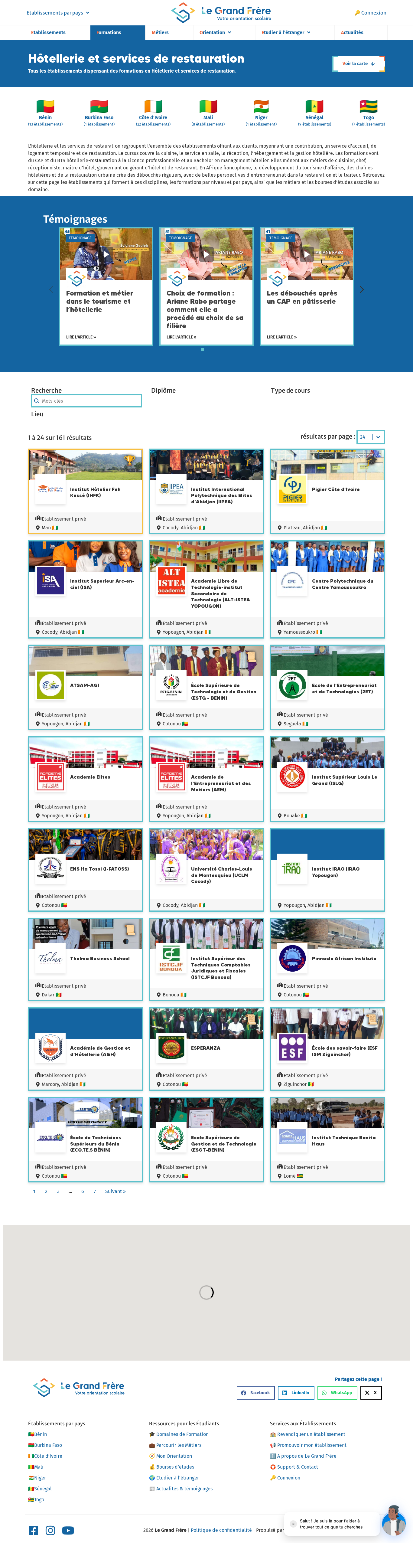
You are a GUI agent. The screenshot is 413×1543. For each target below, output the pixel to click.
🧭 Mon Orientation (170, 1456)
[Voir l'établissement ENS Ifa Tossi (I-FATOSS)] (50, 868)
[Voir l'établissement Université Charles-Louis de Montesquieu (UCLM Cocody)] (171, 870)
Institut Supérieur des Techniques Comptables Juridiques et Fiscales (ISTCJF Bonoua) (221, 967)
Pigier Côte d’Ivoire (336, 489)
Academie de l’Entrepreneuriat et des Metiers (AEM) (221, 783)
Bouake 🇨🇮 (295, 816)
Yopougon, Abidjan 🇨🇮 (187, 632)
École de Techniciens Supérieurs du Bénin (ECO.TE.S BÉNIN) (95, 1143)
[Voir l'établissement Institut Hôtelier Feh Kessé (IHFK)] (50, 490)
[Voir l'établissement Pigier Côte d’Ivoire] (292, 490)
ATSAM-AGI (84, 685)
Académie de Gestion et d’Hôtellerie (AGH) (100, 1051)
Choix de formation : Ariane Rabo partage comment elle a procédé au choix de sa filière (205, 309)
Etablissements (48, 32)
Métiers (160, 32)
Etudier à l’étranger (283, 32)
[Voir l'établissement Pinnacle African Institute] (292, 959)
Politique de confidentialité (221, 1530)
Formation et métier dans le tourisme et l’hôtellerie (99, 301)
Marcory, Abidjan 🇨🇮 (64, 1084)
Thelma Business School (100, 958)
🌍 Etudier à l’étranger (174, 1478)
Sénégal (40, 1489)
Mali (36, 1467)
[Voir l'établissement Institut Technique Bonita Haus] (292, 1137)
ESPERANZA (205, 1048)
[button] (256, 1393)
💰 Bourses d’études (171, 1467)
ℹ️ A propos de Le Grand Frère (303, 1456)
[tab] (203, 350)
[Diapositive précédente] (51, 289)
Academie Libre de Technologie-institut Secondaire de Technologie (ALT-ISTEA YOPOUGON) (220, 593)
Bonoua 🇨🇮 (175, 995)
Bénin (37, 1434)
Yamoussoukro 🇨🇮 (303, 632)
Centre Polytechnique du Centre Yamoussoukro (342, 584)
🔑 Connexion (370, 13)
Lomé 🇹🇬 (293, 1176)
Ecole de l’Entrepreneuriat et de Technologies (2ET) (344, 688)
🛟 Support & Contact (294, 1467)
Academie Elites (90, 777)
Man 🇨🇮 (50, 528)
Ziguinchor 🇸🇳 (299, 1084)
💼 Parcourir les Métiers (175, 1445)
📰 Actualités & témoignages (181, 1489)
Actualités (352, 32)
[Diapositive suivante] (362, 289)
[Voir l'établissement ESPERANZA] (171, 1049)
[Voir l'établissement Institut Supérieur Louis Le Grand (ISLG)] (292, 777)
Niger (37, 1478)
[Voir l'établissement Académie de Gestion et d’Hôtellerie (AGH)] (50, 1049)
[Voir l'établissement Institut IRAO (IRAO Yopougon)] (292, 870)
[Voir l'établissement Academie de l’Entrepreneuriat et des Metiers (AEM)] (171, 778)
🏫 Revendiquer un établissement (307, 1434)
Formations (108, 32)
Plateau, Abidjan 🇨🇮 (305, 528)
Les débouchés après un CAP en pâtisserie (302, 297)
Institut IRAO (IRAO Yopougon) (335, 872)
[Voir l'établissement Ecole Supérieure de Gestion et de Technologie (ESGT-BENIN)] (171, 1137)
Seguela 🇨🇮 (296, 724)
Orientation (212, 32)
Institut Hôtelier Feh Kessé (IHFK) (95, 492)
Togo (36, 1499)
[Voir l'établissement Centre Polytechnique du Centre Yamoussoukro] (292, 582)
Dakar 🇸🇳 (52, 995)
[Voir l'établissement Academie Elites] (50, 778)
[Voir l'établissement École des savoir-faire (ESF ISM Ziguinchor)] (292, 1048)
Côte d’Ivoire (45, 1456)
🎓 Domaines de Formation (179, 1434)
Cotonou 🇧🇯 (175, 724)
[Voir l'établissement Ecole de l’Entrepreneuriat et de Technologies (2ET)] (292, 686)
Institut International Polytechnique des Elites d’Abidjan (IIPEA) (221, 495)
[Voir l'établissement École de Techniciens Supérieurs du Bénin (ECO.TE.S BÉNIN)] (50, 1138)
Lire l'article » (81, 337)
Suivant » (115, 1191)
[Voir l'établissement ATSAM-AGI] (50, 686)
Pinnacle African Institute (344, 958)
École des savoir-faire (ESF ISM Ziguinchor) (345, 1051)
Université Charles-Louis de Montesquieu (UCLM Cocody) (221, 875)
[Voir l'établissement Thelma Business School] (50, 959)
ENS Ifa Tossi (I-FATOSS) (99, 869)
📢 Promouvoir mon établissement (308, 1445)
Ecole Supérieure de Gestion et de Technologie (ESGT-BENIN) (223, 1143)
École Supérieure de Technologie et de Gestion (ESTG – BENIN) (223, 691)
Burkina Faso (45, 1445)
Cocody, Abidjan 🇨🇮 (184, 528)
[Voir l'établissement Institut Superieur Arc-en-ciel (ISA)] (50, 582)
